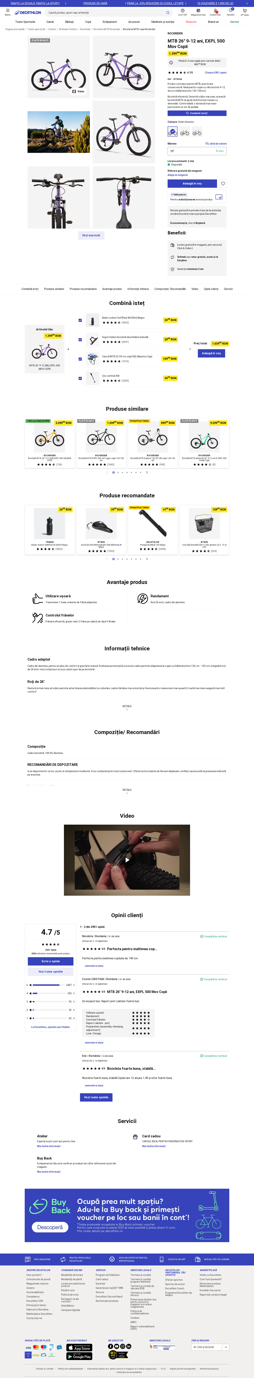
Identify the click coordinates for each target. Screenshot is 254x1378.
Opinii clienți (211, 289)
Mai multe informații (48, 1146)
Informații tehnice (138, 289)
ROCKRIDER (175, 33)
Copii (88, 22)
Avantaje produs (112, 289)
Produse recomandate (83, 289)
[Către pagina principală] (28, 12)
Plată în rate (68, 1290)
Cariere (30, 1288)
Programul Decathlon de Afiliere (178, 1294)
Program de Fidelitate (108, 1275)
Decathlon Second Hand (109, 1296)
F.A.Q (163, 1369)
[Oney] (35, 1355)
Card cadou (102, 1279)
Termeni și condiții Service (140, 1294)
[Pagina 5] (136, 472)
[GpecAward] (118, 1358)
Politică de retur (70, 1294)
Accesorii (134, 22)
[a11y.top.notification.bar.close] (247, 3)
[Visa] (28, 1347)
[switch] (223, 183)
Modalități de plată (71, 1279)
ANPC (133, 1322)
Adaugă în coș (192, 183)
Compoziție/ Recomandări (170, 289)
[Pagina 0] (113, 472)
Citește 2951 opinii (207, 72)
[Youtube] (116, 1347)
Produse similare (54, 289)
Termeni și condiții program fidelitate (140, 1280)
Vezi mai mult (91, 235)
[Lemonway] (51, 1355)
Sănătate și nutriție (162, 22)
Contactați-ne (34, 1318)
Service (100, 1292)
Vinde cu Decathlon (210, 1275)
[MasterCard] (35, 1348)
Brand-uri (213, 22)
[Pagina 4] (131, 472)
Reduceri (191, 22)
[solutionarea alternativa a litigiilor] (162, 1348)
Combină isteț (30, 289)
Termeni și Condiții (44, 1369)
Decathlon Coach (174, 1288)
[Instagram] (122, 1347)
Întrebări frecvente (210, 1290)
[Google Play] (79, 1358)
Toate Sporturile (25, 22)
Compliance (33, 1296)
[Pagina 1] (118, 472)
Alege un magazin (178, 175)
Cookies (134, 1318)
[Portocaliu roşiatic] (185, 131)
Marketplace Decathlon (39, 1314)
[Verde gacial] (197, 131)
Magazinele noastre (37, 1283)
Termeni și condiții (140, 1275)
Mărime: (172, 143)
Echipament (110, 22)
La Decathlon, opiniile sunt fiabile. (50, 1027)
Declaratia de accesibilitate (129, 1372)
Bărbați (69, 22)
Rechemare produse (107, 1301)
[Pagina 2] (122, 472)
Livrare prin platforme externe (73, 1284)
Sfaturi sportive (174, 1280)
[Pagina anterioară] (107, 472)
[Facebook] (110, 1347)
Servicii (234, 22)
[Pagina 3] (127, 472)
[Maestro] (43, 1348)
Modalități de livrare (72, 1275)
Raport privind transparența (183, 1369)
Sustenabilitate (35, 1292)
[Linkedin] (128, 1347)
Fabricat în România (37, 1309)
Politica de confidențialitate (139, 1312)
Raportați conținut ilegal (213, 1294)
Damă (50, 22)
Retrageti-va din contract (70, 1300)
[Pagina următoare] (147, 472)
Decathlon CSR (34, 1301)
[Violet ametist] (173, 131)
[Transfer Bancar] (51, 1349)
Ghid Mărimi (67, 1306)
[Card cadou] (59, 1348)
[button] (127, 303)
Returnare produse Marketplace (210, 1284)
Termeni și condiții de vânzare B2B (142, 1287)
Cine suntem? (34, 1275)
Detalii (127, 706)
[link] (50, 961)
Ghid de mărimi (218, 143)
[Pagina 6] (140, 472)
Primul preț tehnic (36, 1305)
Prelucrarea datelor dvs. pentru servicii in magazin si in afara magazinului (143, 1303)
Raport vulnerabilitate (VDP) (142, 1327)
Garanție (100, 1283)
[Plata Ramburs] (43, 1355)
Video (81, 91)
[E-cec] (28, 1356)
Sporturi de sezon (175, 1284)
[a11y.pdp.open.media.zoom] (58, 67)
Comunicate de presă (38, 1279)
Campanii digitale (70, 1310)
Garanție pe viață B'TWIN (109, 1288)
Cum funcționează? (211, 1279)
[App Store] (79, 1349)
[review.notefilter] (74, 985)
